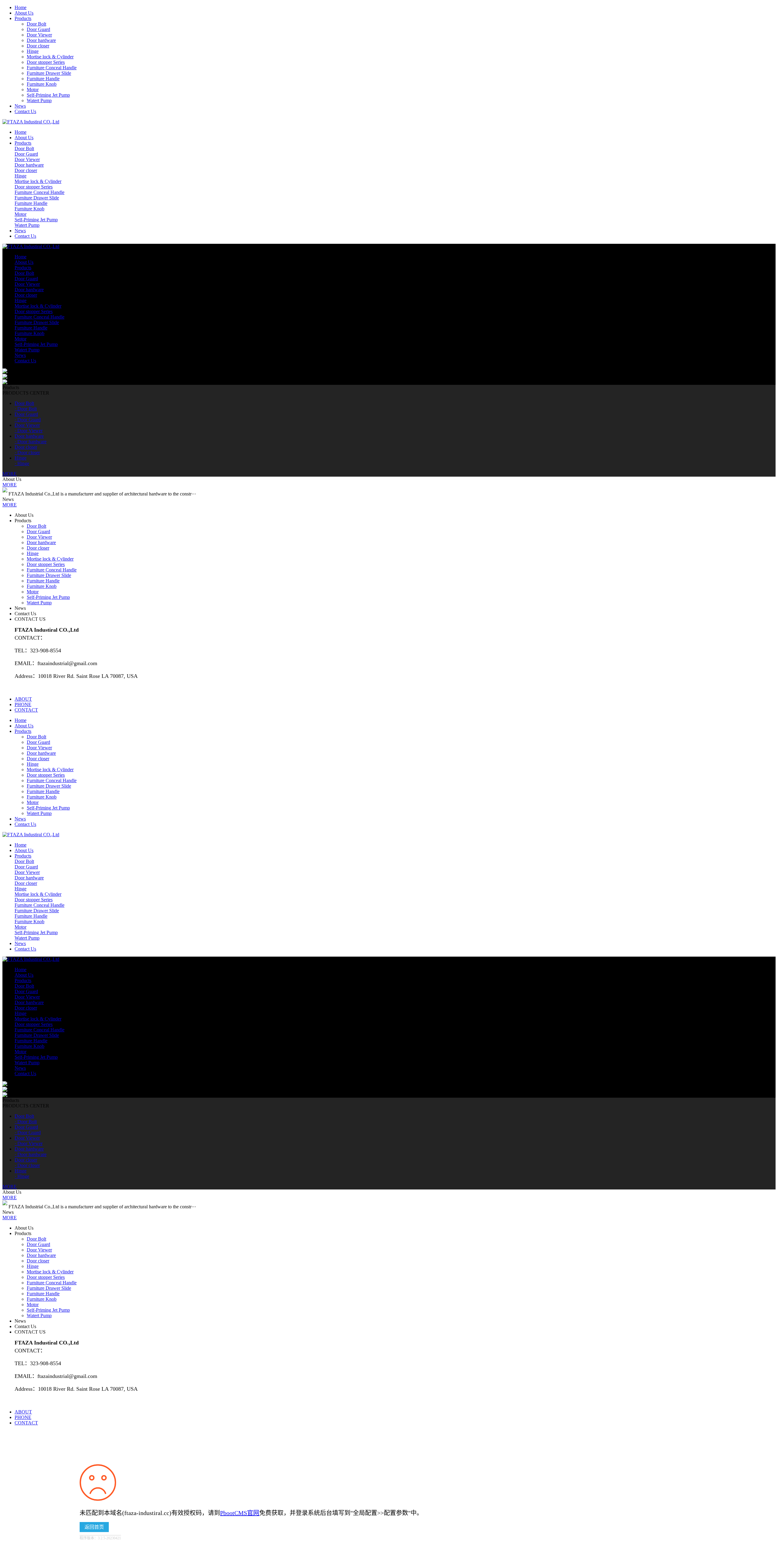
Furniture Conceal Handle (52, 67)
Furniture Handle (43, 78)
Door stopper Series (46, 62)
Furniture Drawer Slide (49, 73)
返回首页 (94, 1527)
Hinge (33, 51)
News (20, 106)
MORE (9, 473)
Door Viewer (39, 34)
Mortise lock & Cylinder (50, 56)
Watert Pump (39, 100)
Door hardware (41, 40)
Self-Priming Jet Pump (48, 95)
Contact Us (25, 111)
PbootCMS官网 (239, 1513)
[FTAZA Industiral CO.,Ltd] (30, 121)
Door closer (38, 45)
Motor (33, 89)
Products (23, 18)
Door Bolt (36, 23)
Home (20, 7)
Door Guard (38, 29)
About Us (24, 13)
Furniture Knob (42, 84)
